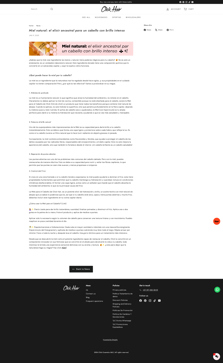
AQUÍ (64, 248)
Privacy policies (119, 290)
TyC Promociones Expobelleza (120, 325)
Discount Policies (120, 300)
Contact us (91, 294)
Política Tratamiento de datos (123, 295)
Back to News (83, 269)
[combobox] (42, 9)
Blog (88, 297)
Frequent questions (94, 301)
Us (87, 290)
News (38, 26)
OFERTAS (116, 17)
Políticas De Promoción (123, 310)
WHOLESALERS (133, 17)
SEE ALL (86, 17)
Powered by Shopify (110, 340)
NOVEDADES (101, 17)
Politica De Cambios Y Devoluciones (122, 315)
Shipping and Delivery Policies (122, 305)
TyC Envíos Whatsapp (122, 320)
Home (31, 26)
